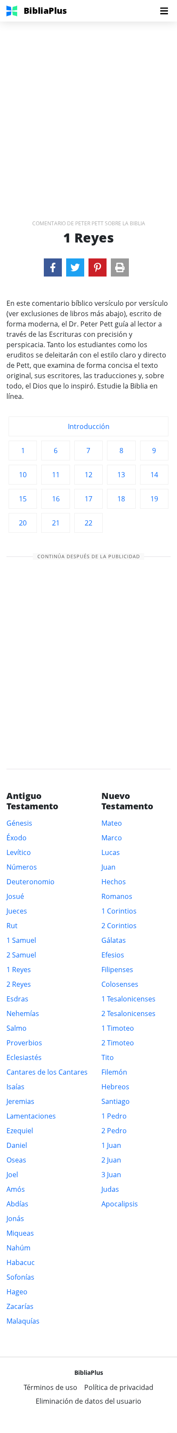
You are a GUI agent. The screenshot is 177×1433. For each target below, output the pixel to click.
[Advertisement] (88, 110)
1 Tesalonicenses (128, 999)
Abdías (17, 1204)
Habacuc (20, 1262)
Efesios (112, 955)
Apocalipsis (119, 1204)
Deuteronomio (30, 881)
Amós (15, 1189)
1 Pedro (114, 1116)
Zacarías (20, 1306)
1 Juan (111, 1145)
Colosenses (119, 984)
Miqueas (20, 1233)
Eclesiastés (24, 1057)
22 (88, 523)
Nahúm (18, 1248)
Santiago (115, 1101)
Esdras (17, 999)
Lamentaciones (31, 1116)
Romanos (116, 896)
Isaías (15, 1086)
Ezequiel (19, 1130)
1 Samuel (21, 940)
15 (23, 499)
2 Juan (111, 1160)
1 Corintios (119, 911)
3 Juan (111, 1174)
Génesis (19, 823)
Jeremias (20, 1101)
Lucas (110, 852)
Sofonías (20, 1277)
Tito (107, 1057)
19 (154, 499)
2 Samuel (21, 955)
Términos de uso (50, 1387)
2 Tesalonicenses (128, 1013)
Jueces (16, 911)
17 (88, 499)
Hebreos (115, 1086)
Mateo (111, 823)
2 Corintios (119, 925)
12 (88, 474)
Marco (111, 837)
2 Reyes (18, 984)
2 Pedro (114, 1130)
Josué (15, 896)
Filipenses (117, 969)
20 (23, 523)
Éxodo (16, 837)
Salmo (16, 1028)
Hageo (16, 1291)
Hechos (113, 881)
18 (121, 499)
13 (121, 474)
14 (154, 474)
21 (56, 523)
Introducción (89, 426)
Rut (12, 925)
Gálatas (113, 940)
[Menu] (164, 11)
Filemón (114, 1072)
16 (56, 499)
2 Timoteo (117, 1043)
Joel (12, 1174)
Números (21, 867)
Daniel (16, 1145)
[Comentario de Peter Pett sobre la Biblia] (53, 267)
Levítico (18, 852)
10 (23, 474)
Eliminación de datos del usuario (88, 1401)
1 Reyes (18, 969)
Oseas (16, 1160)
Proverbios (24, 1043)
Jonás (15, 1218)
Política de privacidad (118, 1387)
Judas (110, 1189)
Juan (108, 867)
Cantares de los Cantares (47, 1072)
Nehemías (22, 1013)
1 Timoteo (117, 1028)
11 (56, 474)
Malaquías (23, 1321)
